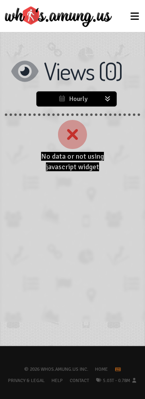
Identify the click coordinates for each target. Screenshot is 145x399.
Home (101, 369)
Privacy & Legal (26, 381)
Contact (79, 381)
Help (57, 381)
